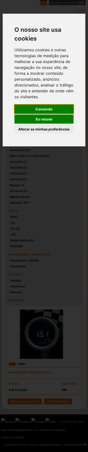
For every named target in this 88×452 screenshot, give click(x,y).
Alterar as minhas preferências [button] (44, 129)
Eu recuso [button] (44, 119)
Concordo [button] (44, 109)
